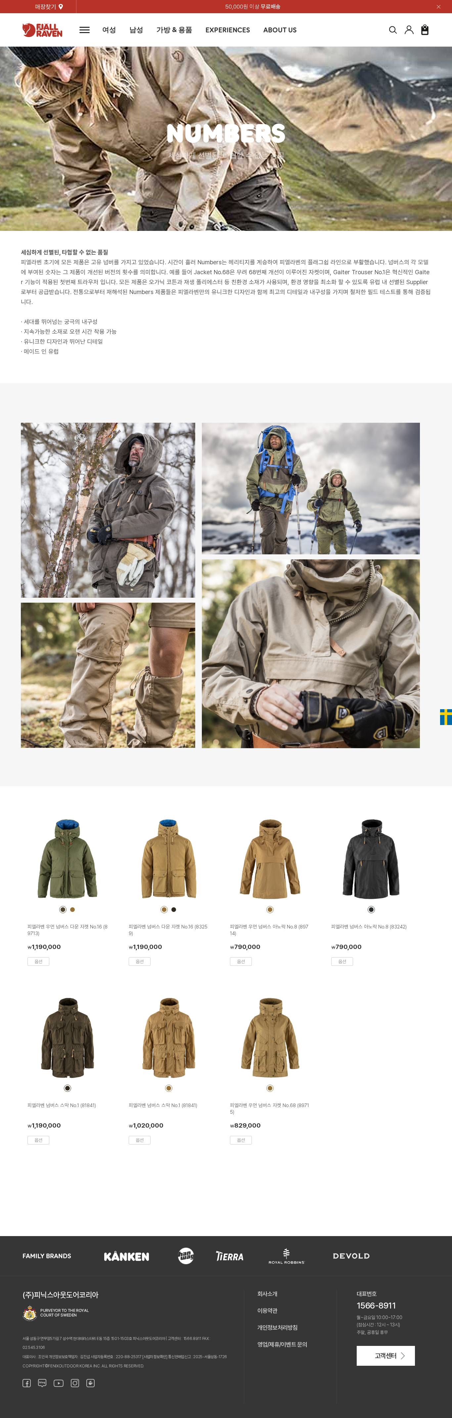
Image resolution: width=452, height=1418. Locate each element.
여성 (109, 29)
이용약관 (267, 1310)
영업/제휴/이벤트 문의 (282, 1344)
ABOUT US (280, 30)
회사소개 (267, 1293)
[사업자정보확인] (154, 1356)
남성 (136, 29)
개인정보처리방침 (277, 1327)
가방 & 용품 (174, 29)
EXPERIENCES (227, 30)
